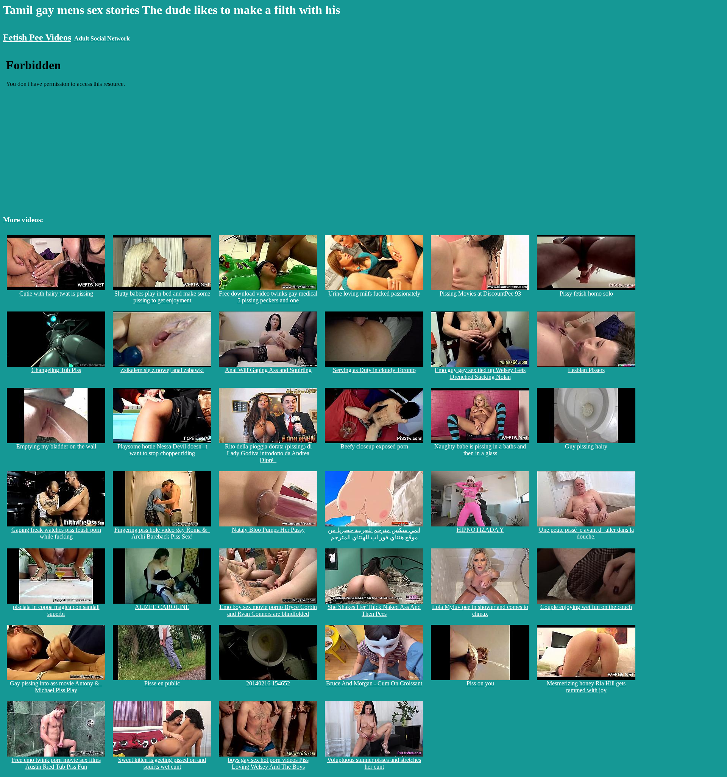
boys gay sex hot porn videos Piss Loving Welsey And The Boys (268, 763)
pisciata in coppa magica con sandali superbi (56, 610)
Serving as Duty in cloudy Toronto (374, 370)
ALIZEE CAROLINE (162, 607)
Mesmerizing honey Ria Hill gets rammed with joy (586, 686)
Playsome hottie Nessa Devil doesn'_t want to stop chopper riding (162, 449)
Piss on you (480, 683)
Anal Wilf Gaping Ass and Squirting (268, 370)
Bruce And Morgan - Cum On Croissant (374, 683)
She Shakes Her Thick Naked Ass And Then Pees (374, 610)
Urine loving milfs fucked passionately (374, 293)
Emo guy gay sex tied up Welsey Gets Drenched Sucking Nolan (480, 373)
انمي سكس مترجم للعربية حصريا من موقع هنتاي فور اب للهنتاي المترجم (374, 533)
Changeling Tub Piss (56, 370)
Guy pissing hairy (586, 446)
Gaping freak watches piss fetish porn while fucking (56, 533)
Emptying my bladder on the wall (56, 446)
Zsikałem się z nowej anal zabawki (162, 370)
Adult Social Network (102, 38)
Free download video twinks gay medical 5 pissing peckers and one (268, 297)
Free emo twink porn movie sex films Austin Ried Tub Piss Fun (56, 763)
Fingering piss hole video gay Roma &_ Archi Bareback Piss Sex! (162, 533)
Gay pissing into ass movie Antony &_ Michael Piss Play (56, 686)
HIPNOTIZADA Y (480, 529)
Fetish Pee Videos (37, 37)
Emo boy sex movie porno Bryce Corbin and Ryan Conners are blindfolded (268, 610)
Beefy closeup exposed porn (374, 446)
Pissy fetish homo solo (586, 293)
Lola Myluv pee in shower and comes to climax (480, 610)
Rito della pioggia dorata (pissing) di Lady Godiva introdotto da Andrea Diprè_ (268, 453)
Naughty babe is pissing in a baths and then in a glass (480, 449)
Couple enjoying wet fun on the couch (586, 607)
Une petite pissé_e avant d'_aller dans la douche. (586, 533)
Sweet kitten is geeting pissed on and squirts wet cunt (162, 763)
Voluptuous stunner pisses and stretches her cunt (374, 763)
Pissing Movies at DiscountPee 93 (480, 293)
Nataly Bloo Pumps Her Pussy (268, 529)
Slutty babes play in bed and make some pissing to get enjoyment (162, 297)
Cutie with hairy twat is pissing (56, 293)
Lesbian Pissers (586, 370)
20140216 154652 (268, 683)
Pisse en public (162, 683)
